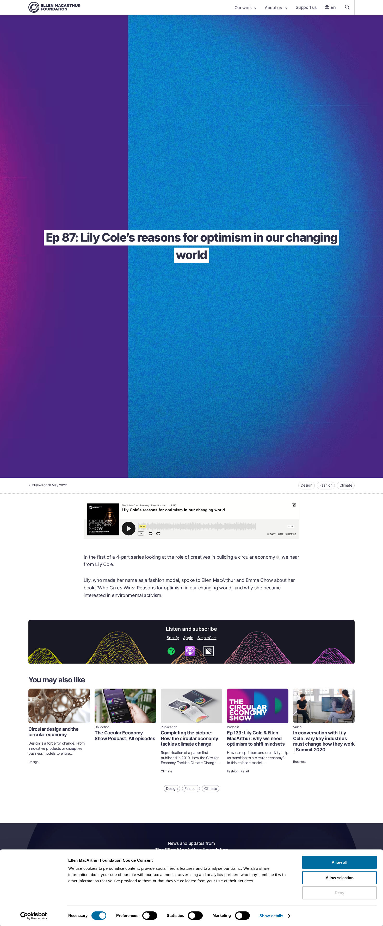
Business (299, 762)
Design (306, 485)
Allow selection (340, 877)
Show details (271, 916)
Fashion (325, 485)
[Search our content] (347, 7)
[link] (59, 731)
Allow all (339, 862)
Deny (339, 893)
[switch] (149, 915)
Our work (243, 7)
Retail (244, 771)
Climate (345, 485)
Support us (306, 7)
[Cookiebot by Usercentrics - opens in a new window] (34, 916)
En (333, 7)
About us (274, 7)
